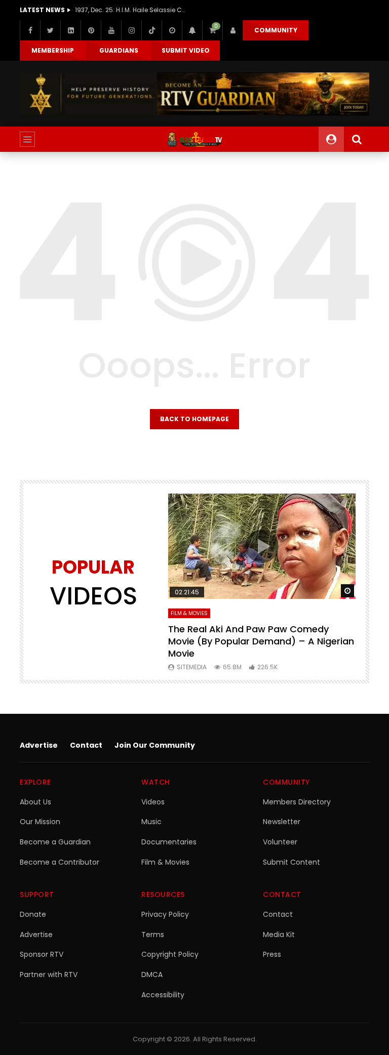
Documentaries (169, 842)
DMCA (152, 974)
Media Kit (279, 934)
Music (151, 822)
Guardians (118, 50)
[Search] (356, 139)
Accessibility (162, 995)
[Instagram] (131, 30)
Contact (86, 745)
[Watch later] (172, 30)
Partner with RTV (48, 974)
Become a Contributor (59, 862)
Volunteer (280, 842)
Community (275, 30)
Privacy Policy (165, 914)
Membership (52, 50)
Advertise (39, 745)
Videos (153, 802)
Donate (33, 914)
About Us (35, 802)
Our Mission (40, 822)
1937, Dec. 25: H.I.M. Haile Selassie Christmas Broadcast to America (130, 10)
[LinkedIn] (70, 30)
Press (272, 954)
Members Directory (297, 802)
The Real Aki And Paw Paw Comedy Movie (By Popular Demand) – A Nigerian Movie (261, 641)
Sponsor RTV (41, 954)
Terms (152, 934)
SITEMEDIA (192, 667)
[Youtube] (111, 30)
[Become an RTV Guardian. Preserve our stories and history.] (194, 93)
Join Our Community (154, 745)
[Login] (232, 30)
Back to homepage (194, 419)
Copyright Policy (170, 954)
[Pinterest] (91, 30)
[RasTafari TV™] (194, 139)
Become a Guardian (55, 842)
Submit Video (186, 50)
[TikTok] (151, 30)
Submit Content (291, 862)
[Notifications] (192, 30)
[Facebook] (30, 30)
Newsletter (281, 822)
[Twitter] (50, 30)
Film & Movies (189, 613)
